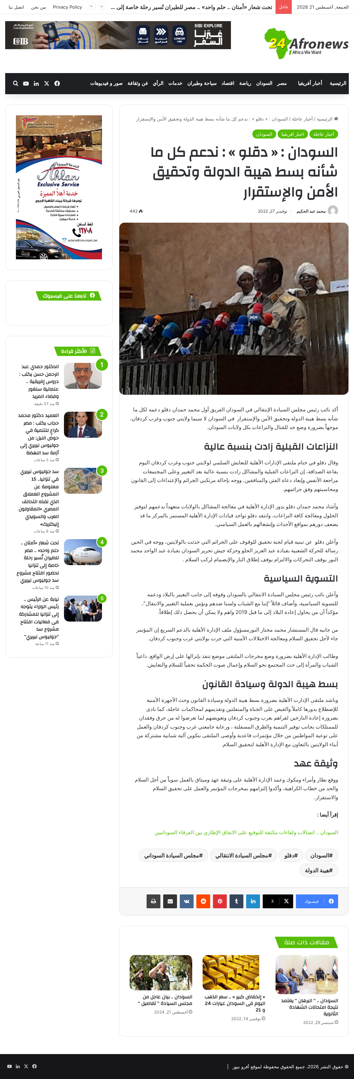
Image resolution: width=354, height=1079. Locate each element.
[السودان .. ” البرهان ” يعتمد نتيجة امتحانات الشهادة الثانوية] (307, 974)
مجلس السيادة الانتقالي (241, 855)
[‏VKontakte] (187, 901)
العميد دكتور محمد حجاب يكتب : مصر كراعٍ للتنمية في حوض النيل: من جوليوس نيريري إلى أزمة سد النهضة (38, 434)
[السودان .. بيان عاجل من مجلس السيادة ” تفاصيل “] (161, 972)
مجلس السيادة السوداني (171, 855)
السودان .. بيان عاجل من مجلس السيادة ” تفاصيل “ (165, 1000)
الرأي (158, 83)
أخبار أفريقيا (310, 83)
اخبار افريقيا (292, 134)
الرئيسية (338, 83)
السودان (264, 83)
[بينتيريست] (220, 901)
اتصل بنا (16, 7)
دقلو (289, 855)
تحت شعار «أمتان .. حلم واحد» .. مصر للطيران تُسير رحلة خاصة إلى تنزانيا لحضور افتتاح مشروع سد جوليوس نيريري (38, 561)
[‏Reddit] (203, 901)
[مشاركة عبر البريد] (170, 901)
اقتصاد (228, 83)
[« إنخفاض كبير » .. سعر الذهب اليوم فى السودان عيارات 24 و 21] (234, 972)
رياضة (245, 83)
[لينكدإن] (253, 901)
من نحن (38, 7)
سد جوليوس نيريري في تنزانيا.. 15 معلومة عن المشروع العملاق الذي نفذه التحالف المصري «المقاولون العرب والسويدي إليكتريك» (39, 497)
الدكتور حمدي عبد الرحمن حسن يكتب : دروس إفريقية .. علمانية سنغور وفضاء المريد (39, 381)
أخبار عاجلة (302, 119)
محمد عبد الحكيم (311, 211)
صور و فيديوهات (106, 83)
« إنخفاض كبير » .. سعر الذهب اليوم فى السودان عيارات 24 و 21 (235, 1003)
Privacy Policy (67, 7)
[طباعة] (153, 901)
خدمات (175, 83)
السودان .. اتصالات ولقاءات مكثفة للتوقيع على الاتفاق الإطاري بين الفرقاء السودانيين (246, 832)
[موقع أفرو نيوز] (306, 43)
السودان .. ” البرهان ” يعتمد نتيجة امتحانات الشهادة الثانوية (309, 1007)
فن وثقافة (138, 83)
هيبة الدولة (317, 870)
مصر (282, 83)
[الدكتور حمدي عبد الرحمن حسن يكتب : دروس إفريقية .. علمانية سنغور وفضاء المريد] (83, 376)
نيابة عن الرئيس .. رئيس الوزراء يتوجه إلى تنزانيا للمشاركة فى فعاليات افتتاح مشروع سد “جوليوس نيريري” (150, 7)
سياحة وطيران (202, 83)
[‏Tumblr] (236, 901)
